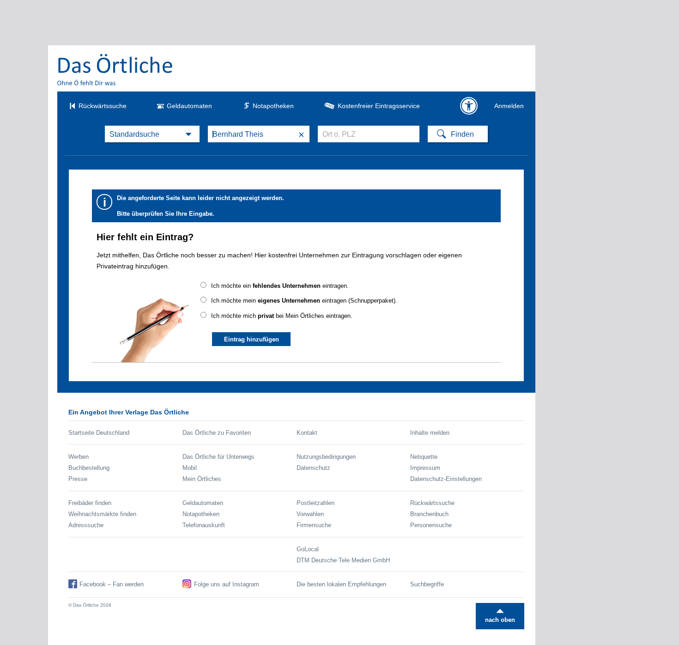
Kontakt (307, 432)
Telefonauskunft (203, 525)
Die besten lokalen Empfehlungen (341, 584)
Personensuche (431, 525)
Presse (77, 478)
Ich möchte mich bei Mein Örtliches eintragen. (281, 315)
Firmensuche (314, 525)
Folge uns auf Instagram (226, 584)
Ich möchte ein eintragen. (280, 285)
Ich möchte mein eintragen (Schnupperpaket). (304, 300)
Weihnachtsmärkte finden (102, 514)
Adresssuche (85, 525)
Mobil (189, 467)
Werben (78, 456)
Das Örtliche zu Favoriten (216, 432)
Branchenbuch (429, 514)
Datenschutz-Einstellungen (446, 478)
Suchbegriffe (427, 584)
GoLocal (308, 549)
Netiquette (423, 456)
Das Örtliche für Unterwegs (218, 456)
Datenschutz (313, 467)
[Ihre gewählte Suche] (152, 134)
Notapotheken (273, 106)
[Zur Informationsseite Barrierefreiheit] (469, 106)
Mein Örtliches (201, 478)
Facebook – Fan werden (111, 584)
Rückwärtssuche (103, 106)
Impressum (425, 467)
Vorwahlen (310, 514)
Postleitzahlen (315, 502)
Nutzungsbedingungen (326, 456)
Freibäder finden (89, 502)
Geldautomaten (189, 106)
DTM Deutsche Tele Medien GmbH (343, 560)
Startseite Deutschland (98, 432)
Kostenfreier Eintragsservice (379, 106)
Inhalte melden (429, 432)
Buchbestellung (88, 467)
